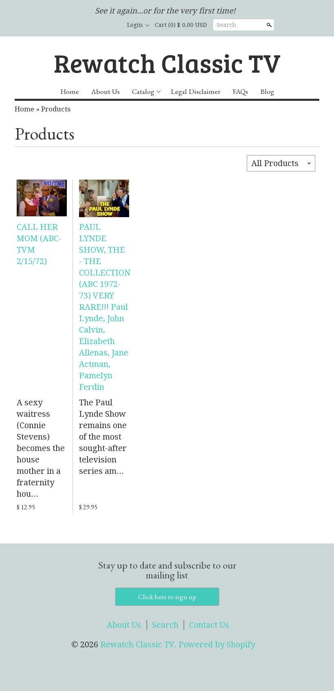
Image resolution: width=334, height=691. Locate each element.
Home (69, 91)
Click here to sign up (167, 596)
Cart (181, 25)
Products (55, 109)
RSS (69, 25)
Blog (267, 91)
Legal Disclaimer (195, 91)
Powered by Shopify (216, 644)
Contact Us (209, 625)
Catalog (143, 91)
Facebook (83, 25)
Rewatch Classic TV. (139, 644)
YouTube (110, 25)
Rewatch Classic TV (167, 62)
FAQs (240, 91)
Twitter (97, 25)
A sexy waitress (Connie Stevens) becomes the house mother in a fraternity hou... (41, 448)
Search (226, 25)
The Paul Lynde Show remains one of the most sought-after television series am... (103, 437)
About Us (105, 91)
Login (135, 25)
